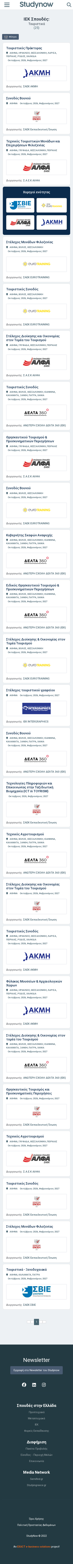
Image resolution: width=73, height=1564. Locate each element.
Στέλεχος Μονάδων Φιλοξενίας (29, 242)
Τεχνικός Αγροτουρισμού (25, 834)
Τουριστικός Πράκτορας (24, 48)
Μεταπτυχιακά (36, 1418)
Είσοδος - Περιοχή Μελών (36, 1454)
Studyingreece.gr (36, 1485)
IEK (36, 1424)
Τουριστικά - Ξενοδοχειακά (26, 1269)
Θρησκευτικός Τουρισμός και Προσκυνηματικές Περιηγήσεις (29, 1091)
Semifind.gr (36, 1479)
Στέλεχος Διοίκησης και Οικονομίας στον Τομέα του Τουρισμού (33, 338)
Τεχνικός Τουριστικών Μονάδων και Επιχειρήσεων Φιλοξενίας (33, 143)
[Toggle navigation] (7, 4)
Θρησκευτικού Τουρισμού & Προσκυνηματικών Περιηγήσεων (30, 439)
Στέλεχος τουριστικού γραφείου (30, 690)
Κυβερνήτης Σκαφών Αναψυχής (29, 535)
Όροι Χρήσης (36, 1518)
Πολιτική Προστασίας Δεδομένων (36, 1525)
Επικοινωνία (36, 1461)
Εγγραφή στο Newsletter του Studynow (36, 1370)
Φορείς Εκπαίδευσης (36, 1430)
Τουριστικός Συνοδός (22, 289)
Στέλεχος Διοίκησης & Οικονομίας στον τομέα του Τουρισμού (35, 1037)
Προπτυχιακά (36, 1412)
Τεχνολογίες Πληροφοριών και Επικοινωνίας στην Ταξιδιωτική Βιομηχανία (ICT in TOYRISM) (29, 787)
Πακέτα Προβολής (36, 1448)
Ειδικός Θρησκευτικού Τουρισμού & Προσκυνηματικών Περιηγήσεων (32, 587)
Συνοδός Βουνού (18, 98)
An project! (36, 1546)
